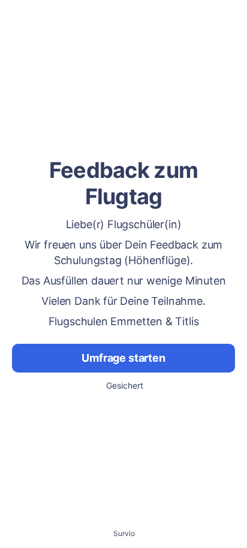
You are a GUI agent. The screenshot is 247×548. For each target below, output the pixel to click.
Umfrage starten (123, 358)
